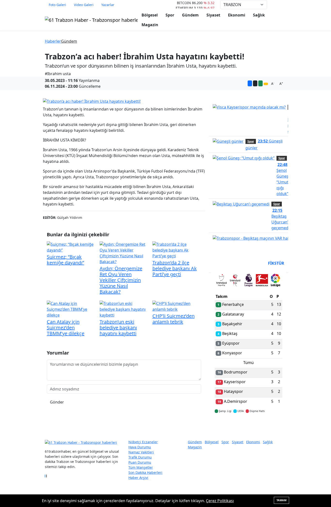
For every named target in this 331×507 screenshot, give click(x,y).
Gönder (57, 402)
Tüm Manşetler (140, 467)
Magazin (150, 24)
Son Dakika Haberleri (145, 472)
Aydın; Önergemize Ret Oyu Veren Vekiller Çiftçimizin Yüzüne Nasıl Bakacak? (121, 280)
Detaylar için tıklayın (248, 425)
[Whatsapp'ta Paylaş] (260, 83)
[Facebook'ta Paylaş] (250, 83)
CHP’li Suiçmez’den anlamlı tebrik (173, 319)
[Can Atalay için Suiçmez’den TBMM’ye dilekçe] (71, 308)
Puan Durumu (139, 462)
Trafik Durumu (140, 457)
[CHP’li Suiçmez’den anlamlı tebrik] (176, 306)
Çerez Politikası (220, 500)
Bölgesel (150, 15)
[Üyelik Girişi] (284, 5)
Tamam (281, 500)
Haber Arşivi (138, 477)
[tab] (221, 281)
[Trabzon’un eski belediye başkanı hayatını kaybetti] (124, 308)
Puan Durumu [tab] (228, 263)
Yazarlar (107, 4)
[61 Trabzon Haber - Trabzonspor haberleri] (91, 19)
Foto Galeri (57, 4)
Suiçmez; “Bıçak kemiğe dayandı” (65, 260)
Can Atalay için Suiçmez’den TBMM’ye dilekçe (65, 327)
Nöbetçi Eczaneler (143, 442)
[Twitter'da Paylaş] (255, 83)
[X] (46, 476)
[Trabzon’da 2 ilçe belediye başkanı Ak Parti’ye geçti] (176, 249)
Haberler (53, 41)
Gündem (190, 15)
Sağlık (259, 15)
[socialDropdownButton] (266, 84)
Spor (170, 15)
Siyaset (213, 15)
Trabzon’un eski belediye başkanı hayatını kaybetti (118, 327)
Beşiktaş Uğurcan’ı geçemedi (280, 219)
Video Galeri (84, 4)
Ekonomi (236, 15)
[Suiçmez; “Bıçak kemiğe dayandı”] (71, 246)
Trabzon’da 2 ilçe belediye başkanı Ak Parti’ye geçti (174, 268)
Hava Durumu (139, 447)
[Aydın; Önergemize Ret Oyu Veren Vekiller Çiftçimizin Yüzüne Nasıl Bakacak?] (124, 252)
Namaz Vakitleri (141, 452)
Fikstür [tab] (276, 263)
